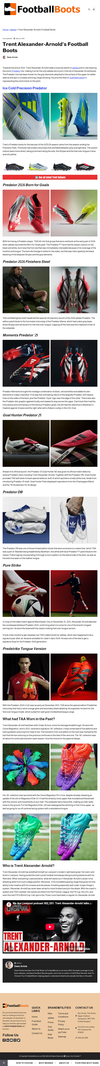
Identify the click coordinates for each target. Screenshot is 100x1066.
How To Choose (24, 1063)
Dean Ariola (20, 966)
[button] (89, 9)
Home (5, 29)
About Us (64, 1063)
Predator (16, 71)
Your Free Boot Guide (87, 1063)
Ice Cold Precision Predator (25, 88)
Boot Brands (46, 1063)
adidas (13, 29)
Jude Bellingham (77, 77)
